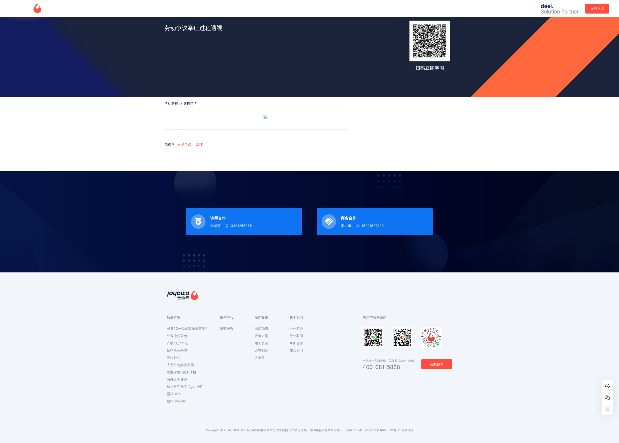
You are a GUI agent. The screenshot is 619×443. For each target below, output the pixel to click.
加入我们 (296, 350)
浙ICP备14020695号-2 (384, 430)
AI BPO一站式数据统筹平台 (188, 328)
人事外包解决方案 (180, 365)
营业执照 (282, 430)
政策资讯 (261, 336)
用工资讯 (261, 343)
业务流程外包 (177, 336)
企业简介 (296, 328)
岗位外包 (173, 357)
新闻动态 (261, 328)
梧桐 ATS (174, 394)
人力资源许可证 (299, 430)
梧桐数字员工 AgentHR (184, 386)
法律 (199, 144)
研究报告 (226, 328)
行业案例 (296, 336)
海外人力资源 (177, 379)
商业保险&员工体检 (181, 372)
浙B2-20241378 (357, 430)
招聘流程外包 (177, 350)
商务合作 (296, 343)
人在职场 (261, 350)
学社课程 (171, 103)
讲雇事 (260, 357)
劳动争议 (184, 144)
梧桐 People (176, 401)
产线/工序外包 (177, 343)
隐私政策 (407, 430)
